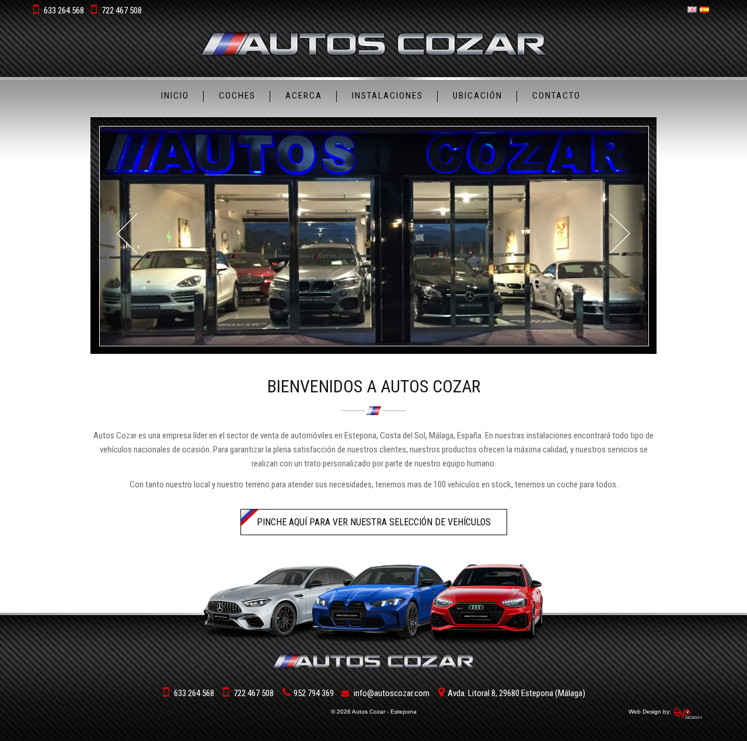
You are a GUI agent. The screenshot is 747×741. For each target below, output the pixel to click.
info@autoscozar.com (392, 693)
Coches (237, 95)
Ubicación (477, 95)
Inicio (175, 95)
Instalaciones (387, 95)
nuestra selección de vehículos (374, 522)
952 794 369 (314, 693)
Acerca (303, 95)
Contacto (556, 95)
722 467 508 (122, 10)
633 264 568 (64, 10)
